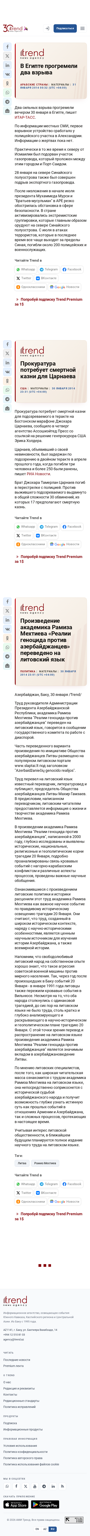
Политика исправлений (19, 1407)
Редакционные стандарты (21, 1400)
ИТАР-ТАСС (25, 117)
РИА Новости (38, 474)
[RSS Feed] (62, 1486)
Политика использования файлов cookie (31, 1464)
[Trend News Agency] (15, 1301)
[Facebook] (16, 1486)
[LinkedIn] (53, 1486)
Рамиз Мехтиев (45, 1163)
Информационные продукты (23, 1429)
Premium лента (13, 1366)
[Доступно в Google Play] (45, 1504)
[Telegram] (44, 1486)
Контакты (10, 1394)
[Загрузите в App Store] (15, 1504)
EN (37, 1529)
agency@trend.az (13, 1339)
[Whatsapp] (7, 1486)
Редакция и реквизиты (19, 1388)
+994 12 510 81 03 (14, 1334)
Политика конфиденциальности (25, 1451)
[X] (25, 1486)
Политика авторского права (22, 1458)
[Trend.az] (15, 28)
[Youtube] (35, 1486)
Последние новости (16, 1360)
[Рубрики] (82, 28)
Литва (22, 1163)
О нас (7, 1382)
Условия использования (20, 1445)
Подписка (10, 1423)
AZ (45, 1529)
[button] (7, 47)
